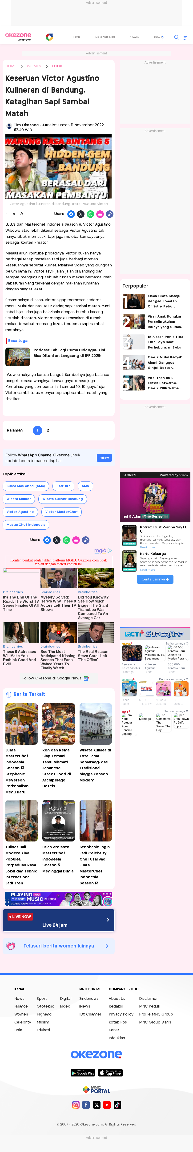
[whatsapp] (90, 214)
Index (65, 1006)
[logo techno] (18, 37)
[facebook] (86, 1105)
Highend (44, 1014)
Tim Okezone (27, 125)
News (19, 998)
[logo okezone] (96, 1054)
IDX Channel (90, 1014)
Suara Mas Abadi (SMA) (26, 486)
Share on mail (100, 214)
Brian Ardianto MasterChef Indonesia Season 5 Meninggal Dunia (57, 859)
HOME (10, 66)
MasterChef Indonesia (26, 525)
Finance (21, 1006)
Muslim (43, 1022)
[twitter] (97, 1105)
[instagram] (76, 1105)
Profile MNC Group (156, 1014)
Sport (42, 998)
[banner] (58, 904)
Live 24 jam (55, 925)
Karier (114, 1030)
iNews (84, 1006)
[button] (163, 37)
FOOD (57, 66)
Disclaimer (148, 998)
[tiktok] (117, 1105)
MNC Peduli (149, 1006)
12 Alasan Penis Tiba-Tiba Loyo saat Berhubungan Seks (166, 342)
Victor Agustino (20, 512)
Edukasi (43, 1030)
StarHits (63, 486)
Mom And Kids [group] (105, 37)
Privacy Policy (121, 1014)
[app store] (110, 1072)
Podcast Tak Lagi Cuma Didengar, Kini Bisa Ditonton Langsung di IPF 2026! (69, 353)
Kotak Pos (118, 1022)
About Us (117, 998)
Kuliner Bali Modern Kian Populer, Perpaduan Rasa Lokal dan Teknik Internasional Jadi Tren (21, 865)
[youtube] (107, 1105)
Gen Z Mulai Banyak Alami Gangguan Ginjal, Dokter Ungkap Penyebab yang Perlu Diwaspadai (165, 363)
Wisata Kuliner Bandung (62, 499)
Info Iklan (117, 1038)
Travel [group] (134, 37)
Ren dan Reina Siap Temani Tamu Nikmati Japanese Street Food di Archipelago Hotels (56, 768)
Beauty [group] (159, 37)
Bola (18, 1030)
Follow (104, 457)
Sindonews (89, 998)
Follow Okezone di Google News (51, 678)
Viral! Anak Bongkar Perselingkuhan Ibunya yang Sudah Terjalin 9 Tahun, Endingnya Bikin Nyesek (164, 322)
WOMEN (34, 66)
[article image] (134, 301)
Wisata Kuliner (19, 499)
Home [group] (76, 37)
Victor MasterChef (61, 512)
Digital (65, 998)
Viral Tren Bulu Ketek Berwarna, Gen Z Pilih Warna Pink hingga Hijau (163, 383)
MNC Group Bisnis (155, 1022)
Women (21, 1014)
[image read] (17, 357)
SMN (85, 486)
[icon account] (9, 126)
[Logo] (49, 37)
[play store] (82, 1072)
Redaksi (116, 1006)
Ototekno (45, 1006)
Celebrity (22, 1022)
